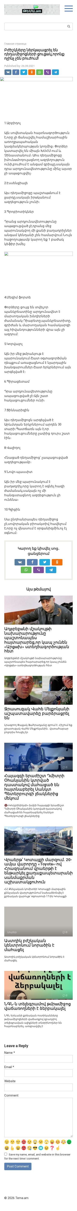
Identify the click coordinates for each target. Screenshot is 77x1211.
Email (9, 1067)
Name (9, 1053)
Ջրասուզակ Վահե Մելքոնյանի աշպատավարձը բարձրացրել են (36, 713)
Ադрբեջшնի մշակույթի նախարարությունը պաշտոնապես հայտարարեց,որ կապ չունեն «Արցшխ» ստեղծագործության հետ (36, 639)
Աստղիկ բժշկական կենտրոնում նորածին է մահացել (29, 945)
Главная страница (15, 43)
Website (10, 1081)
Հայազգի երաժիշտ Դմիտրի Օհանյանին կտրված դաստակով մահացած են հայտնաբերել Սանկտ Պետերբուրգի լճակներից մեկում (34, 786)
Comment (11, 1095)
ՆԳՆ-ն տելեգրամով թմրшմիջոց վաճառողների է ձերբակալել (37, 1006)
